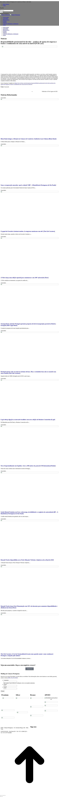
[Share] (2, 795)
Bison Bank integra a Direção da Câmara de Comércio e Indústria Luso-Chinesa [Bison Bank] (28, 139)
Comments (6, 680)
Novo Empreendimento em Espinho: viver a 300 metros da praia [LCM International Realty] (28, 466)
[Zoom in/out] (4, 795)
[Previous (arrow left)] (0, 796)
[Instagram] (36, 731)
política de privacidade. (12, 677)
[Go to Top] (29, 793)
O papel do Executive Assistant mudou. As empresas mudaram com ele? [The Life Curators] (28, 231)
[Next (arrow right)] (2, 796)
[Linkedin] (40, 731)
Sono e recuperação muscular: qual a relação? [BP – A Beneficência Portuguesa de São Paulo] (28, 185)
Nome (5, 684)
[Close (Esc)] (0, 795)
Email (5, 687)
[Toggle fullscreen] (3, 795)
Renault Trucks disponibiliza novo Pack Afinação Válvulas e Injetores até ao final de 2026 (27, 560)
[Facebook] (32, 731)
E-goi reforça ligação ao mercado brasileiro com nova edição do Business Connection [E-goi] (28, 419)
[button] (1, 90)
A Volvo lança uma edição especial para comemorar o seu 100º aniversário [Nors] (24, 277)
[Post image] (29, 99)
